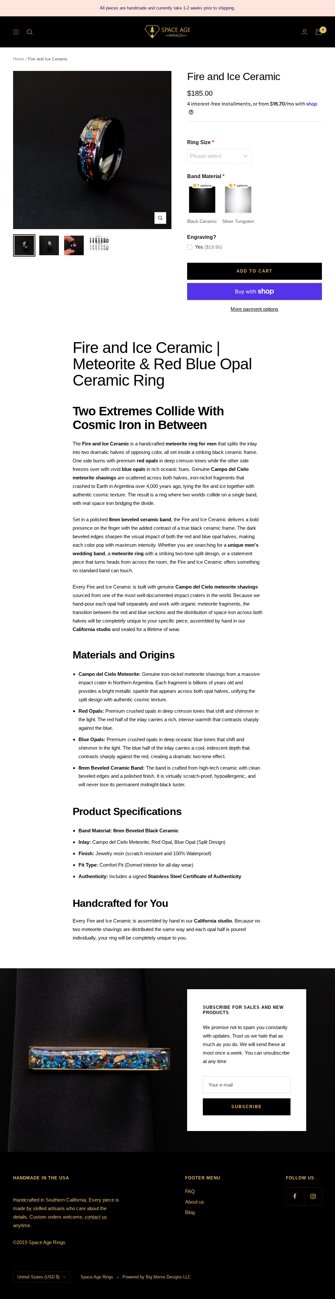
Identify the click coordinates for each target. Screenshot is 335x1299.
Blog (190, 1212)
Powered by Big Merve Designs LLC (156, 1276)
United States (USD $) (38, 1276)
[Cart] (318, 32)
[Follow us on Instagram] (313, 1196)
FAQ (190, 1191)
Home (18, 59)
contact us (96, 1217)
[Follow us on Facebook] (295, 1196)
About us (194, 1202)
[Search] (30, 32)
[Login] (305, 32)
